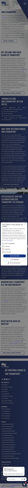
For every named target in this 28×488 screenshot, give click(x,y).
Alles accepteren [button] (14, 256)
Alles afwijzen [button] (14, 259)
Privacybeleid (10, 240)
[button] (14, 263)
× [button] (24, 224)
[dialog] (14, 244)
